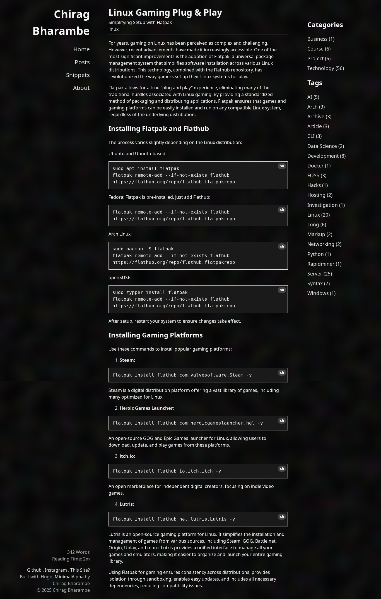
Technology (320, 68)
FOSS (313, 175)
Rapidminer (320, 263)
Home (81, 49)
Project (315, 58)
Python (315, 254)
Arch (312, 106)
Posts (82, 62)
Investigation (322, 205)
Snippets (78, 75)
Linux (313, 214)
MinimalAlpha (69, 577)
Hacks (314, 185)
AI (309, 97)
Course (315, 48)
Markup (316, 234)
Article (314, 126)
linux (113, 29)
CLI (311, 136)
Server (314, 273)
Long (313, 224)
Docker (315, 165)
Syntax (315, 283)
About (81, 88)
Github (34, 570)
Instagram (56, 570)
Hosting (316, 194)
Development (323, 155)
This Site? (80, 570)
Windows (318, 293)
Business (317, 38)
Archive (315, 116)
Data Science (322, 146)
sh (282, 166)
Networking (320, 244)
